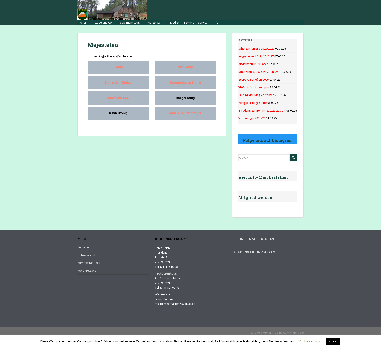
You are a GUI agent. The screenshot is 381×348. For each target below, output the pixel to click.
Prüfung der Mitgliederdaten (256, 95)
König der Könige (118, 82)
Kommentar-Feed (88, 263)
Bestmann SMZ (118, 98)
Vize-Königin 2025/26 (251, 118)
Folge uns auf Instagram (254, 252)
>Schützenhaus (166, 273)
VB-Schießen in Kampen (253, 87)
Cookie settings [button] (309, 341)
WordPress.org (86, 270)
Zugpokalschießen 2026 (253, 79)
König (118, 67)
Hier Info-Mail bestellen (253, 239)
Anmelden (83, 247)
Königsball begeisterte (252, 103)
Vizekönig (185, 67)
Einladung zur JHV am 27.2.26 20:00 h (262, 110)
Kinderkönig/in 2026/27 (253, 64)
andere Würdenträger (185, 113)
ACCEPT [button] (333, 341)
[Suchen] (293, 157)
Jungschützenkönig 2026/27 (256, 56)
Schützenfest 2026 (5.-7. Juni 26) (258, 72)
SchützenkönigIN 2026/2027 (256, 48)
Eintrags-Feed (86, 255)
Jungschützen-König (185, 82)
